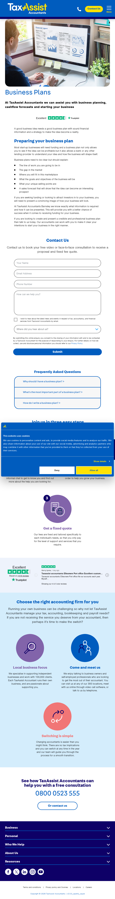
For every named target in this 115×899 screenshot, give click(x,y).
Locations (77, 887)
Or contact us (57, 805)
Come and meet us (85, 667)
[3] (57, 508)
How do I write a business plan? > (41, 403)
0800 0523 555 (79, 9)
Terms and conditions (32, 887)
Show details (100, 461)
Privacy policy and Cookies (57, 887)
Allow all (94, 470)
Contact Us (94, 8)
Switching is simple (57, 736)
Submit (57, 351)
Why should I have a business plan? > (43, 381)
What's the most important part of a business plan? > (52, 392)
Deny (56, 470)
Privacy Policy (76, 343)
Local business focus (30, 667)
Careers (89, 887)
